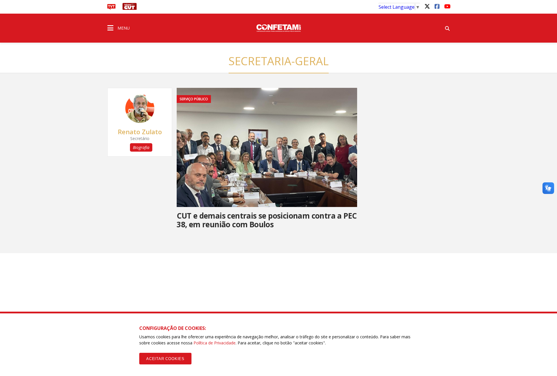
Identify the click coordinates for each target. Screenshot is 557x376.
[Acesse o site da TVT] (111, 8)
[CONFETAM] (278, 27)
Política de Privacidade (214, 343)
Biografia (141, 147)
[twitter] (427, 6)
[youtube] (447, 6)
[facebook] (437, 6)
